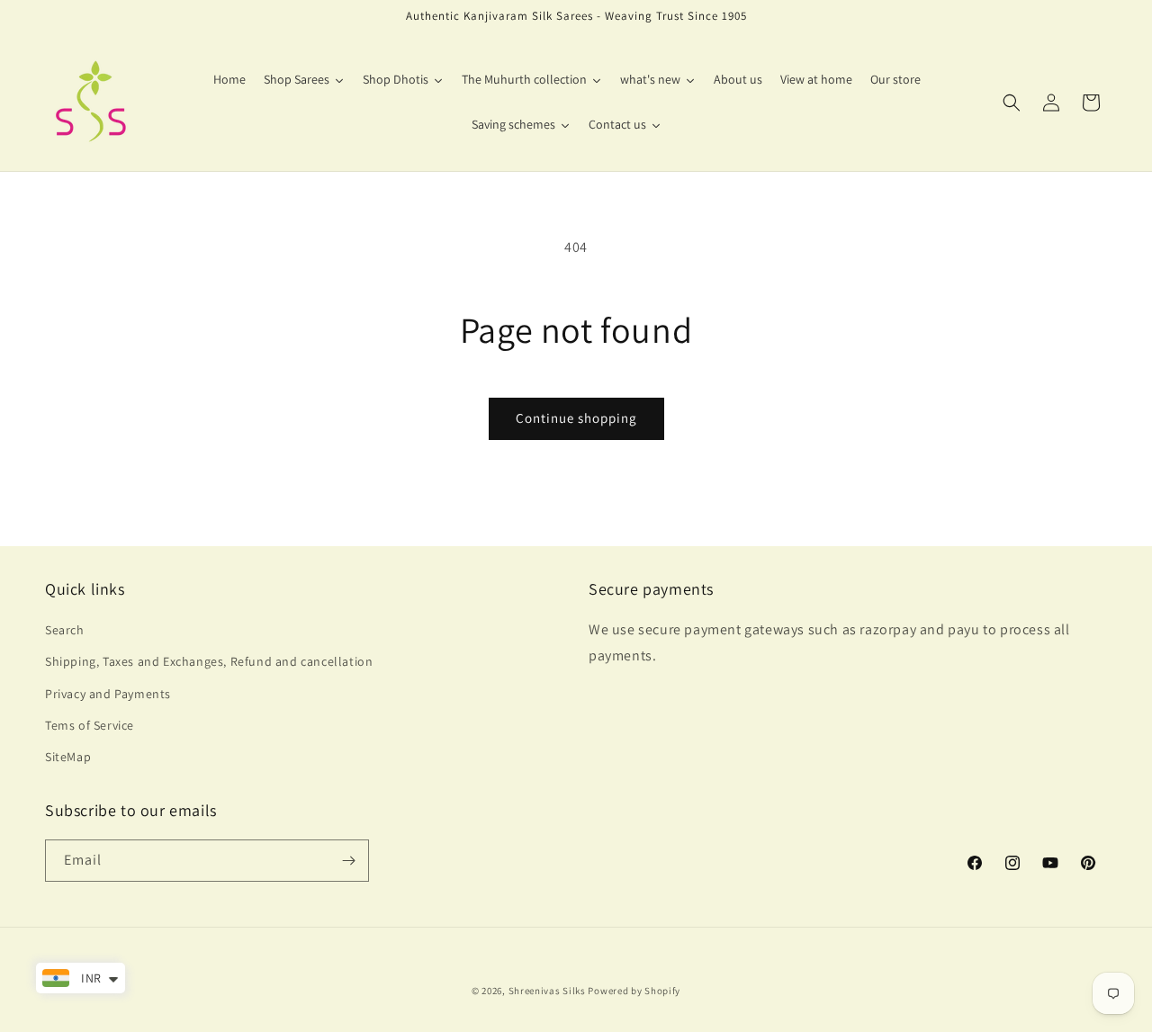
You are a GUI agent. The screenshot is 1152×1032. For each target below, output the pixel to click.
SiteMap (68, 757)
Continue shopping (576, 417)
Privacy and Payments (108, 694)
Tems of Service (89, 725)
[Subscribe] (348, 860)
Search (65, 630)
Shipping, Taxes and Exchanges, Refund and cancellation (209, 661)
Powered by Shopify (634, 990)
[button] (1011, 102)
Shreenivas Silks (547, 990)
